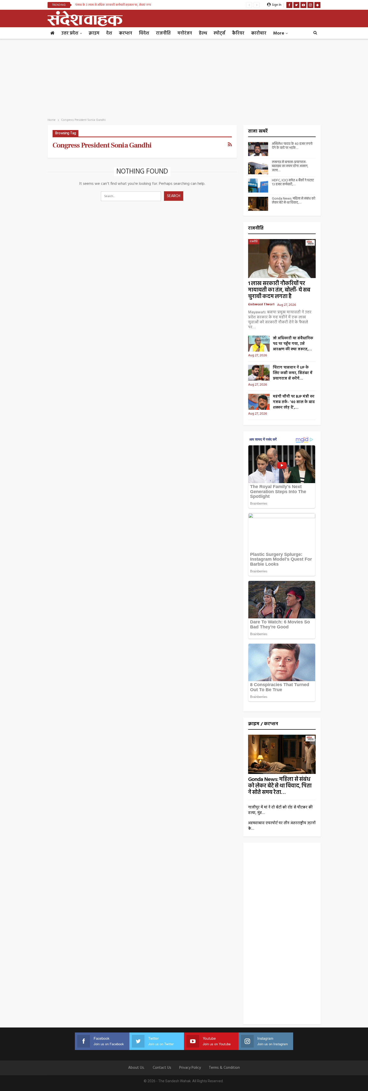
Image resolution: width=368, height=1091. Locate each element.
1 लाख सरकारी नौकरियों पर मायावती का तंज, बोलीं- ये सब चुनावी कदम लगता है (279, 290)
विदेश (144, 33)
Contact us (162, 1068)
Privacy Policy (190, 1068)
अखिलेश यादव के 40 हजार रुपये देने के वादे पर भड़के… (292, 146)
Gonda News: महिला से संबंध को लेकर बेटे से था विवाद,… (293, 201)
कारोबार (258, 33)
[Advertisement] (184, 77)
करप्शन (125, 33)
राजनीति (163, 33)
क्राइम (94, 33)
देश (109, 33)
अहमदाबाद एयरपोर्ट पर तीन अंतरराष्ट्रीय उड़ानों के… (281, 826)
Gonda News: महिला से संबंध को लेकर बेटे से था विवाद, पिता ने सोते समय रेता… (280, 786)
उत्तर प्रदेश (69, 33)
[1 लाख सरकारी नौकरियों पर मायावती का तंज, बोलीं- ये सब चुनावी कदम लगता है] (282, 258)
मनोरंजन (184, 33)
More (278, 33)
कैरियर (238, 33)
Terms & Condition (224, 1068)
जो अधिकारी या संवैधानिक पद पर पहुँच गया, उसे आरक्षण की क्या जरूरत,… (293, 343)
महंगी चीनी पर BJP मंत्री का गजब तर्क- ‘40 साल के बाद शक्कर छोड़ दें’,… (294, 402)
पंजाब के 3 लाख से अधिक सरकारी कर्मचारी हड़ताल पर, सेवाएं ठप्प (113, 5)
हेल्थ (203, 33)
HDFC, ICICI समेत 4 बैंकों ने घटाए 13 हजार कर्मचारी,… (293, 183)
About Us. (136, 1068)
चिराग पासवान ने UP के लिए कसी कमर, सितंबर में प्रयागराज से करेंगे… (292, 373)
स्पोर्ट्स (219, 33)
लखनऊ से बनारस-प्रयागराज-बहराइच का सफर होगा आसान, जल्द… (290, 166)
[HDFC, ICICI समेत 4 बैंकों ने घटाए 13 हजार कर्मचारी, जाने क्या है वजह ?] (258, 186)
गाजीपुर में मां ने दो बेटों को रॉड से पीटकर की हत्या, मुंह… (280, 810)
